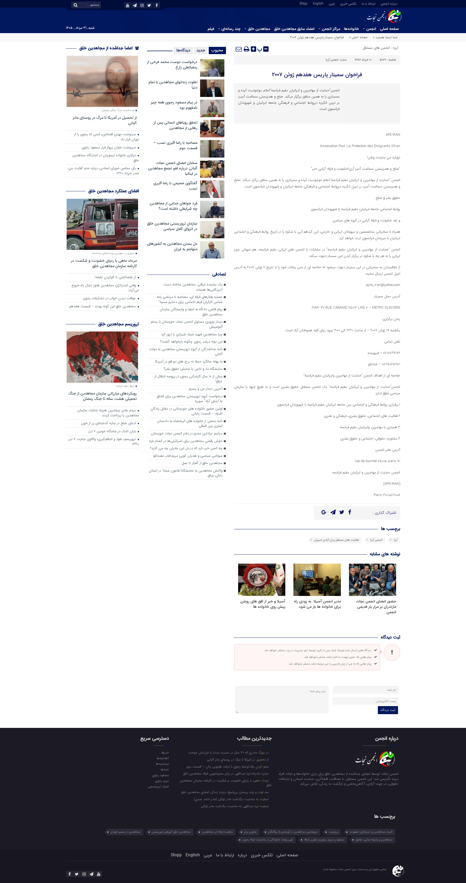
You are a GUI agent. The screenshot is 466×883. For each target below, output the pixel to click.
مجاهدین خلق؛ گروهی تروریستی (171, 832)
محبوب (217, 50)
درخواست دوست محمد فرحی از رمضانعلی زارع (172, 64)
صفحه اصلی (389, 29)
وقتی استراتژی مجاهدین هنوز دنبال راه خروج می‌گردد (105, 288)
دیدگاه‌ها (183, 50)
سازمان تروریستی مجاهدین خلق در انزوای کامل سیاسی (172, 226)
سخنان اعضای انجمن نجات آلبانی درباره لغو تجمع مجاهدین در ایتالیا (172, 168)
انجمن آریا (376, 540)
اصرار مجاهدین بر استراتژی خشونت (371, 832)
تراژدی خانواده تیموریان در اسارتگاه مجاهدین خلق (105, 158)
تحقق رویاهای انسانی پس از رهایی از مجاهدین (175, 125)
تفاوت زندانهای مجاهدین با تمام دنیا (173, 84)
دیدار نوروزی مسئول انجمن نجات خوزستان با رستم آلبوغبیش (186, 324)
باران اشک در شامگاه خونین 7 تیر (112, 431)
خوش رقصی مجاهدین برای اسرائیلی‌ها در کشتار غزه (185, 441)
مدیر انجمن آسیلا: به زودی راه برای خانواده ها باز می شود (317, 604)
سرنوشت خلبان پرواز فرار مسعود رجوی (109, 147)
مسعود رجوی (160, 775)
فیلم (211, 29)
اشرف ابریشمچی (158, 786)
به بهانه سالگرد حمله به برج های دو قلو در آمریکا (188, 361)
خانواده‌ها (351, 29)
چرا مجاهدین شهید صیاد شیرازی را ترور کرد (191, 334)
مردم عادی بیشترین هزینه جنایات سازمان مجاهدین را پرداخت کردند (108, 413)
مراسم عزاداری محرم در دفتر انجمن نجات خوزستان (186, 433)
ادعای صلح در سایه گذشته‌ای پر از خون (109, 423)
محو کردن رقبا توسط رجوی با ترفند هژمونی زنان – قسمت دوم (228, 766)
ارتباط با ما (368, 3)
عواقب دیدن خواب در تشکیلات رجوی (110, 298)
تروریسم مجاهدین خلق (118, 324)
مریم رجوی (162, 780)
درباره (242, 855)
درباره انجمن (389, 3)
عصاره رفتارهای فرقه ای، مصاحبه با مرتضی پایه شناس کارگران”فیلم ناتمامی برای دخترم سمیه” (189, 300)
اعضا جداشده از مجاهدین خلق (106, 48)
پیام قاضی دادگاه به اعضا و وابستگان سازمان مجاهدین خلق (191, 312)
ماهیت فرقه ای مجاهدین (217, 832)
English (318, 3)
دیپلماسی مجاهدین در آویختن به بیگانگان (292, 832)
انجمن (371, 29)
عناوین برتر (250, 832)
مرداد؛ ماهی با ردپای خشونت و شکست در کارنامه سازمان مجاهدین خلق (104, 263)
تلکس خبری (348, 3)
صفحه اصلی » (358, 37)
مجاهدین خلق (259, 29)
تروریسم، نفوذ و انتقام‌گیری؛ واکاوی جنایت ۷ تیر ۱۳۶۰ (103, 442)
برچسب (333, 832)
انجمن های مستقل (376, 48)
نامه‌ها (165, 769)
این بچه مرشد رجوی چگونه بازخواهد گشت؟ (191, 341)
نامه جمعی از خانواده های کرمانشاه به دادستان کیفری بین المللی (189, 424)
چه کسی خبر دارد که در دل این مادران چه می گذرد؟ (186, 448)
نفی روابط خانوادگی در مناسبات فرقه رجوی (267, 839)
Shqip (303, 3)
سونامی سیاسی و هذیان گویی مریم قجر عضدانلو (187, 456)
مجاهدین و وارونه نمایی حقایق (374, 839)
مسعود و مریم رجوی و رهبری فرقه (324, 839)
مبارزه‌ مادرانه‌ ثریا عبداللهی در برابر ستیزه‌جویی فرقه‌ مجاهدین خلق (226, 773)
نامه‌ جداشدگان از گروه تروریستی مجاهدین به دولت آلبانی (185, 352)
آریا (396, 540)
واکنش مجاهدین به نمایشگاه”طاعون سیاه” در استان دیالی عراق (185, 473)
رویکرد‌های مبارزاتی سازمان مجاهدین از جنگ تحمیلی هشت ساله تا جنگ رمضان (102, 396)
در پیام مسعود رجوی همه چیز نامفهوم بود (174, 105)
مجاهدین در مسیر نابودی (126, 832)
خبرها (165, 752)
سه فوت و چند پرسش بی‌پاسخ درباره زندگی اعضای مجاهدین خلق (225, 792)
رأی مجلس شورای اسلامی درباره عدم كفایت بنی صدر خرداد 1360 (103, 171)
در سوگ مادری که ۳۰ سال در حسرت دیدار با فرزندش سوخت (229, 752)
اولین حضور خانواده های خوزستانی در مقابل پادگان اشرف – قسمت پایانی (186, 411)
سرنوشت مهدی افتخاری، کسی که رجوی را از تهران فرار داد (106, 137)
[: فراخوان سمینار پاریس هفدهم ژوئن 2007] (239, 49)
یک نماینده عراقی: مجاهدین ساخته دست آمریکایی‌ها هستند (192, 287)
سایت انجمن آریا (336, 60)
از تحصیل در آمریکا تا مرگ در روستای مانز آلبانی (105, 120)
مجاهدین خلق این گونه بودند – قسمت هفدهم (103, 306)
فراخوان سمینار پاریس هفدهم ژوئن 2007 (317, 75)
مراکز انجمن (331, 29)
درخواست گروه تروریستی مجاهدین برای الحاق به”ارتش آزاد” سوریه (189, 399)
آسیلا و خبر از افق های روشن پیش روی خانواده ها (262, 604)
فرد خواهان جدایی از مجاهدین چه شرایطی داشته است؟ (173, 206)
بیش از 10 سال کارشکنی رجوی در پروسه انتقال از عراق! (188, 379)
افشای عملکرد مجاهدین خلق (113, 191)
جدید (201, 50)
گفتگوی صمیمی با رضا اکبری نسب (175, 185)
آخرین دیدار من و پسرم (205, 389)
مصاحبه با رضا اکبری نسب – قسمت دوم (175, 145)
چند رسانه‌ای (231, 29)
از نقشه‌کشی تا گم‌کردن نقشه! (116, 277)
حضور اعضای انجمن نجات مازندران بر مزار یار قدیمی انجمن (376, 606)
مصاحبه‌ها (162, 763)
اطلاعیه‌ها (163, 758)
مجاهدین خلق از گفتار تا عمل (201, 463)
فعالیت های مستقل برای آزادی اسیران (336, 540)
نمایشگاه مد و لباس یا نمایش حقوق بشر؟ (193, 369)
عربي (332, 3)
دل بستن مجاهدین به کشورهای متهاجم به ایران (172, 246)
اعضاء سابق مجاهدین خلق (294, 29)
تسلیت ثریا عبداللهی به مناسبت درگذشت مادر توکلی (235, 806)
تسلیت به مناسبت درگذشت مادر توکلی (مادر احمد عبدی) (232, 799)
